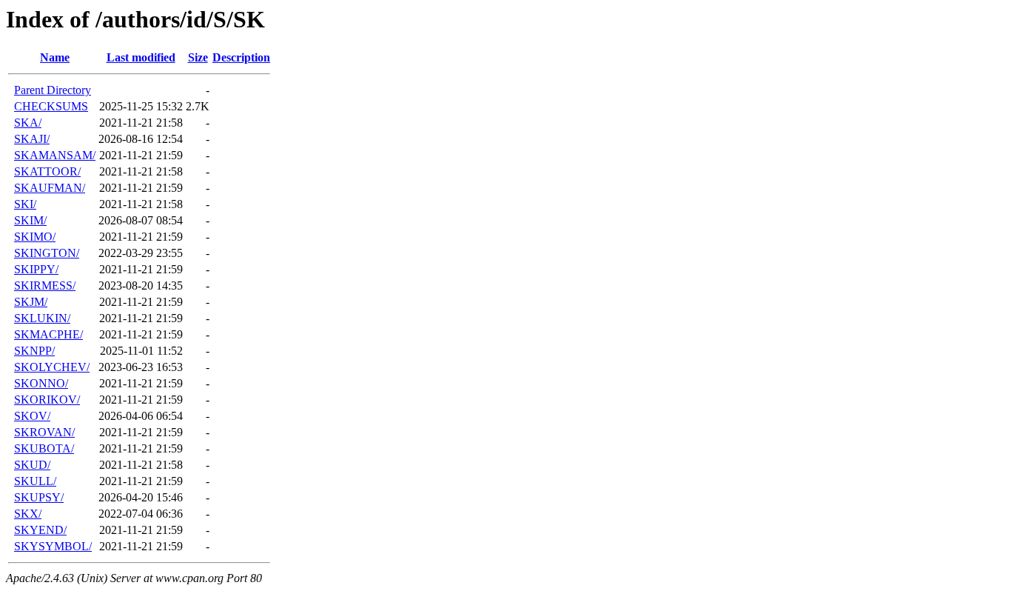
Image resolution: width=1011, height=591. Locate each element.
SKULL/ (35, 481)
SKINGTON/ (46, 253)
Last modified (141, 57)
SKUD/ (32, 464)
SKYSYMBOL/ (53, 546)
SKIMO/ (35, 236)
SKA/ (27, 122)
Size (198, 57)
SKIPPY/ (36, 269)
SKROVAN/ (44, 432)
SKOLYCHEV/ (52, 367)
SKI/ (25, 204)
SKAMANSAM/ (54, 155)
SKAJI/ (32, 139)
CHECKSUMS (51, 106)
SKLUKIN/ (42, 318)
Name (55, 57)
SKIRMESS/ (44, 285)
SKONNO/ (41, 383)
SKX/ (27, 513)
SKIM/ (30, 220)
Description (241, 57)
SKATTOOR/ (47, 171)
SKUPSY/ (39, 497)
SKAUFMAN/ (49, 187)
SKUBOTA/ (44, 448)
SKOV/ (32, 416)
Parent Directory (52, 90)
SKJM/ (30, 302)
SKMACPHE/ (48, 334)
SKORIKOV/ (47, 399)
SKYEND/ (40, 530)
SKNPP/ (34, 350)
